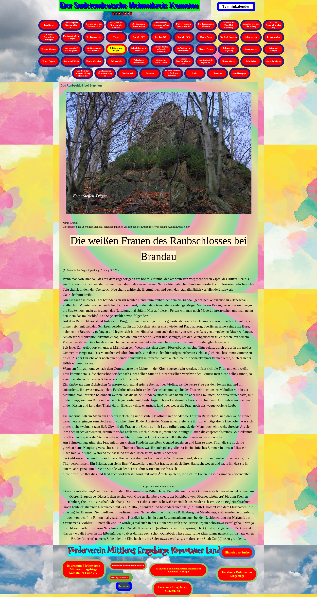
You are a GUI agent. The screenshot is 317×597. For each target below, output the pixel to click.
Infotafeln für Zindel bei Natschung (228, 25)
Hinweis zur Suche (237, 552)
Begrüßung (49, 25)
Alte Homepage (239, 73)
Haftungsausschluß (119, 577)
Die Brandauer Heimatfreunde (138, 25)
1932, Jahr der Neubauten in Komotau (116, 25)
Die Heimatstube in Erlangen (71, 37)
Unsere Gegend (48, 61)
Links (194, 73)
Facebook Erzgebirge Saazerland (172, 588)
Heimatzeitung (228, 61)
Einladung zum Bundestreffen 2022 (71, 25)
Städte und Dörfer (71, 61)
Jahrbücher (251, 61)
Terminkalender (236, 6)
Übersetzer (217, 73)
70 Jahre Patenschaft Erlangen (49, 37)
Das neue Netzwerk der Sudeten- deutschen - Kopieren (172, 74)
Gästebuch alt (127, 73)
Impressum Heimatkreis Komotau (128, 565)
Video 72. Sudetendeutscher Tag (273, 25)
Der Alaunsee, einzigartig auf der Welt (161, 25)
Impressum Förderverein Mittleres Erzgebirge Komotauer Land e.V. (83, 569)
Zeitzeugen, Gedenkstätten (161, 61)
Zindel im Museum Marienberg (251, 25)
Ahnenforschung (273, 61)
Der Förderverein (94, 37)
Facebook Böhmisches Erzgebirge (237, 574)
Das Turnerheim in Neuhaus (206, 25)
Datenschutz (123, 586)
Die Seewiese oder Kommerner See (183, 25)
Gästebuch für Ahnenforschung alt (105, 73)
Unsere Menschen (93, 61)
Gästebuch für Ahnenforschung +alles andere (82, 73)
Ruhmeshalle (116, 61)
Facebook (150, 73)
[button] (158, 479)
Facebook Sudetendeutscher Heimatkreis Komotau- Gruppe (178, 570)
